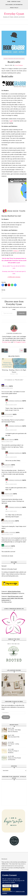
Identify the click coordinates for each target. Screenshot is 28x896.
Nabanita (7, 465)
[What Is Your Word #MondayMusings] (22, 350)
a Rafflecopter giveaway (14, 277)
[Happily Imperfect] (5, 350)
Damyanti (7, 546)
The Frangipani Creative (19, 342)
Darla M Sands (9, 521)
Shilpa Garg (8, 493)
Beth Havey (8, 414)
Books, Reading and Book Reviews (14, 58)
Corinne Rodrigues (19, 65)
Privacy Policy (14, 7)
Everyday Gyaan (14, 13)
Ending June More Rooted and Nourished (14, 758)
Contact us (16, 250)
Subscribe (22, 313)
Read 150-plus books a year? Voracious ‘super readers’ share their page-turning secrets (12, 598)
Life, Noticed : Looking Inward (13, 744)
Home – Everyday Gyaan (13, 1)
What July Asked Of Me (13, 736)
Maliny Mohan (9, 439)
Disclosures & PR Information (14, 4)
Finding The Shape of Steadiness (13, 751)
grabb (11, 120)
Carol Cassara (10, 532)
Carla (6, 386)
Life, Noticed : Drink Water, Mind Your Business (14, 730)
